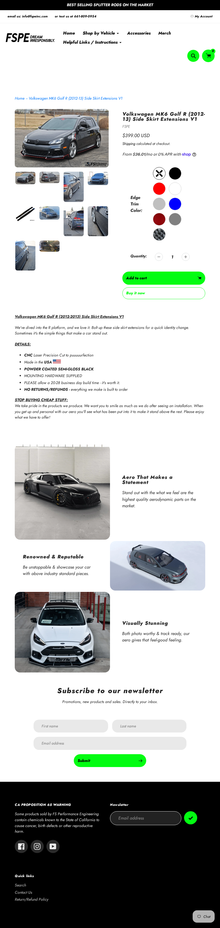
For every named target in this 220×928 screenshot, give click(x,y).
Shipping (128, 143)
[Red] (159, 188)
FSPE (126, 126)
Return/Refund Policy (31, 899)
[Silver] (159, 204)
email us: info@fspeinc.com (28, 16)
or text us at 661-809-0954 (75, 16)
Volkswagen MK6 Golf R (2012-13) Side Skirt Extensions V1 (75, 98)
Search (20, 885)
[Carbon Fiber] (159, 234)
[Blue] (175, 204)
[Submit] (190, 817)
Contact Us (23, 892)
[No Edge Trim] (159, 173)
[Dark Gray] (175, 219)
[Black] (175, 173)
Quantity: (138, 256)
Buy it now (135, 293)
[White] (175, 188)
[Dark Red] (159, 219)
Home (19, 98)
